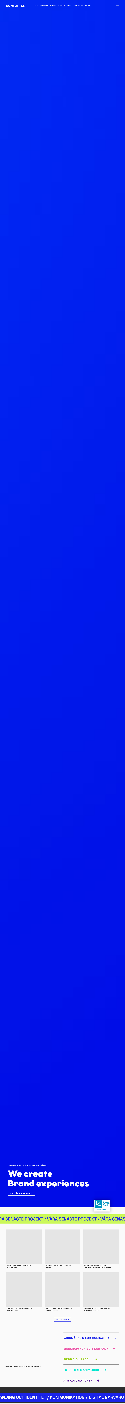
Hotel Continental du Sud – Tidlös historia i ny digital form (97, 1266)
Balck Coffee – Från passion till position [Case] (59, 1309)
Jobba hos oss (78, 6)
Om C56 (69, 6)
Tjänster (53, 6)
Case (36, 6)
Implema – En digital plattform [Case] (58, 1266)
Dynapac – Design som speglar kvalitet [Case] (19, 1309)
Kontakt (88, 6)
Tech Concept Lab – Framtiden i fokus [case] (19, 1266)
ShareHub (61, 6)
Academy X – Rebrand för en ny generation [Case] (97, 1309)
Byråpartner (44, 6)
